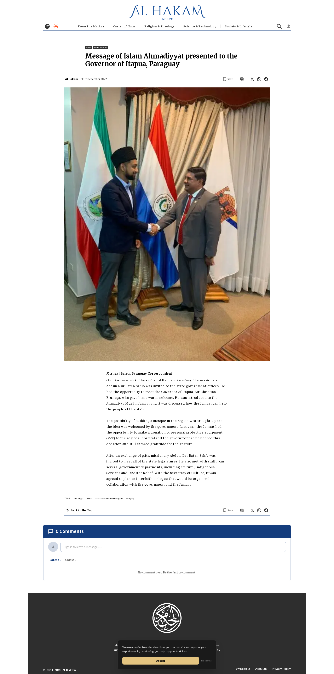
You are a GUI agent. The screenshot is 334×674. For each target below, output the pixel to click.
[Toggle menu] (47, 26)
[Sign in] (289, 26)
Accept (160, 660)
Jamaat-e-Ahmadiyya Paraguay (109, 498)
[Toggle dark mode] (56, 26)
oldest (69, 560)
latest (54, 560)
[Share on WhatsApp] (259, 79)
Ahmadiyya (78, 498)
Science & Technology (199, 26)
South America (100, 48)
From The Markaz (91, 26)
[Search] (279, 26)
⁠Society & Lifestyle (238, 26)
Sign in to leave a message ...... (83, 547)
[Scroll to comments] (242, 79)
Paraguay (130, 498)
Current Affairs (124, 26)
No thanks (206, 660)
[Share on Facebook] (266, 79)
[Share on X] (252, 79)
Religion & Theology (159, 26)
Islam (89, 498)
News (88, 48)
